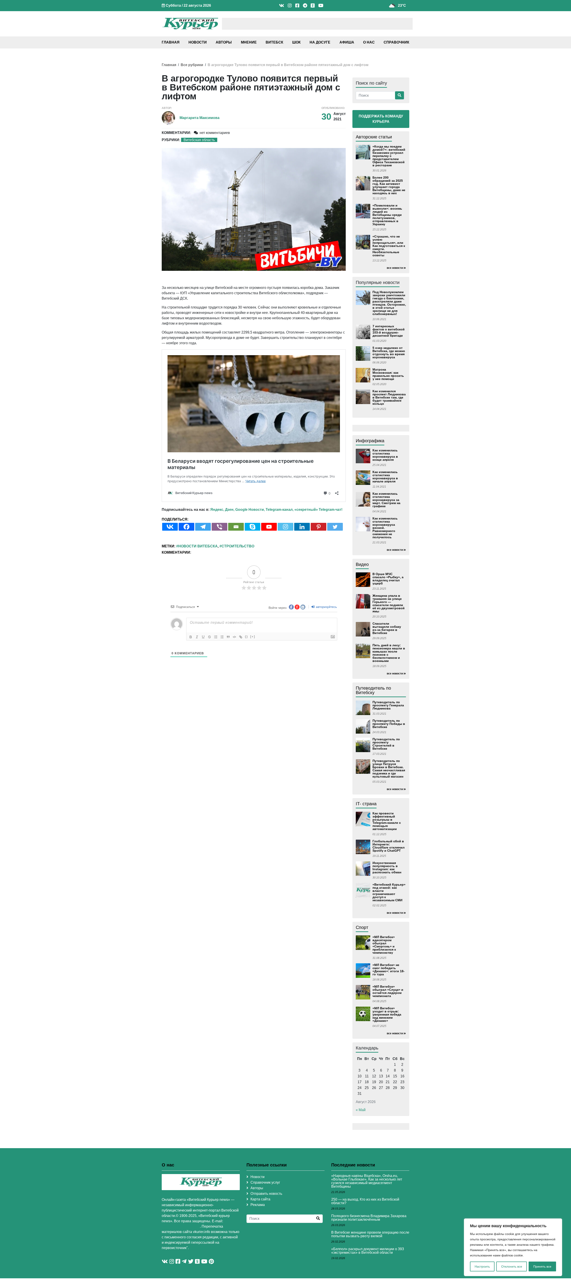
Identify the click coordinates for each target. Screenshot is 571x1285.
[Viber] (219, 527)
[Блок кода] (234, 637)
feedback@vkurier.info (181, 1226)
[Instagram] (285, 527)
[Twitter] (335, 527)
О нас (369, 42)
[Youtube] (269, 527)
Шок (296, 42)
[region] (513, 1247)
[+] (252, 636)
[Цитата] (228, 637)
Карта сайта (260, 1199)
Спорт (362, 927)
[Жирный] (191, 637)
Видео (362, 564)
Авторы (224, 42)
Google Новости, (250, 509)
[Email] (236, 527)
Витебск (274, 42)
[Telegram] (203, 527)
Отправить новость (266, 1193)
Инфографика (370, 440)
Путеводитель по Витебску (373, 690)
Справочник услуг (265, 1182)
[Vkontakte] (170, 527)
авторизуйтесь (326, 607)
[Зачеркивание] (209, 637)
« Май (361, 1110)
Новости (197, 42)
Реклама (257, 1205)
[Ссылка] (241, 637)
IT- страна (366, 803)
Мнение (249, 42)
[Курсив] (197, 637)
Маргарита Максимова (199, 118)
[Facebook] (186, 527)
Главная (171, 42)
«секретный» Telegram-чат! (318, 509)
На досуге (320, 42)
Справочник (396, 42)
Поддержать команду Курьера (381, 118)
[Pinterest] (318, 527)
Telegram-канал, (280, 509)
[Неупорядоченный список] (222, 637)
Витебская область (199, 140)
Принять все (542, 1266)
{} (246, 636)
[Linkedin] (302, 527)
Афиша (346, 42)
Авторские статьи (374, 136)
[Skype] (252, 527)
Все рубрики (192, 65)
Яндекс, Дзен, (222, 509)
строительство (237, 546)
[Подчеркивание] (203, 637)
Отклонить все (511, 1266)
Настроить (482, 1266)
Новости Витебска (198, 546)
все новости (395, 267)
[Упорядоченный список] (216, 637)
